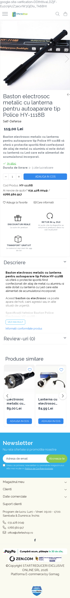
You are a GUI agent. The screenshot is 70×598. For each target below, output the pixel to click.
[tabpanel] (35, 55)
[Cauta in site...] (58, 14)
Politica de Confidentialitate (39, 468)
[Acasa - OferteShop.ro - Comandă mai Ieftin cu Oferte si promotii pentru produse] (19, 14)
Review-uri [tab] (19, 338)
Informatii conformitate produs (24, 328)
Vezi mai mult (15, 322)
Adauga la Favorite (16, 202)
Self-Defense (12, 121)
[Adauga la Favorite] (30, 369)
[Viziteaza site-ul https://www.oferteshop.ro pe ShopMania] (37, 591)
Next (67, 59)
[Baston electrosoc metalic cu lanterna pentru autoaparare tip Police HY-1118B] (35, 55)
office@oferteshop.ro (20, 532)
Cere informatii (45, 202)
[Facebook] (35, 540)
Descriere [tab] (15, 262)
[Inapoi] (67, 94)
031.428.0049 (15, 522)
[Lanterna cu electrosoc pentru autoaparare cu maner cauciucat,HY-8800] (51, 380)
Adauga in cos (45, 176)
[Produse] (5, 14)
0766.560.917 (15, 527)
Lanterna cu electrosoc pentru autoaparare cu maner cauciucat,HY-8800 (50, 401)
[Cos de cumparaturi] (65, 14)
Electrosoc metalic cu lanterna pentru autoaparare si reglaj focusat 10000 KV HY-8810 (19, 401)
